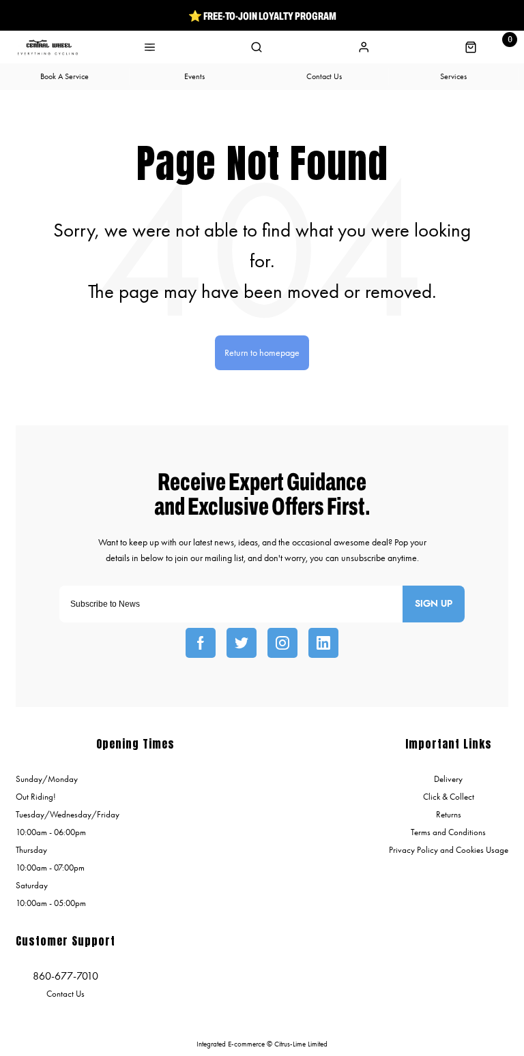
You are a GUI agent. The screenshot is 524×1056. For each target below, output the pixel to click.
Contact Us (65, 994)
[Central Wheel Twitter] (242, 643)
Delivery (448, 779)
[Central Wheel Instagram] (282, 643)
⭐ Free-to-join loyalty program (262, 15)
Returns (448, 814)
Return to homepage (262, 353)
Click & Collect (448, 796)
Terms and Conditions (448, 832)
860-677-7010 (65, 975)
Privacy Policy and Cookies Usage (448, 850)
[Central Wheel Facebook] (201, 643)
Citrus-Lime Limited (301, 1044)
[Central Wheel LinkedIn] (323, 643)
